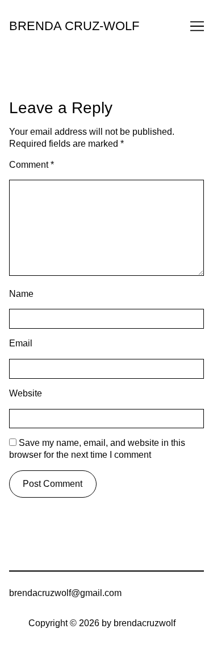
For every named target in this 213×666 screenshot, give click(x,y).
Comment (31, 164)
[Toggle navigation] (197, 26)
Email (20, 343)
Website (25, 393)
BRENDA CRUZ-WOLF (74, 26)
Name (21, 294)
